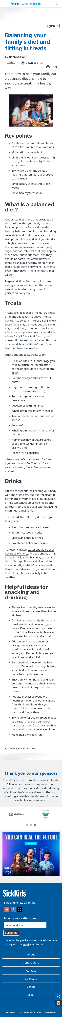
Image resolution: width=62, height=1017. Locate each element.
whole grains (39, 235)
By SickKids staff (16, 56)
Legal (26, 944)
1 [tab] (27, 825)
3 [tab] (35, 825)
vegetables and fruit (17, 235)
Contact (31, 970)
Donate (31, 986)
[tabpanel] (16, 814)
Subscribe (11, 932)
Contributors (31, 962)
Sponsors (31, 978)
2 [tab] (31, 825)
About (31, 954)
